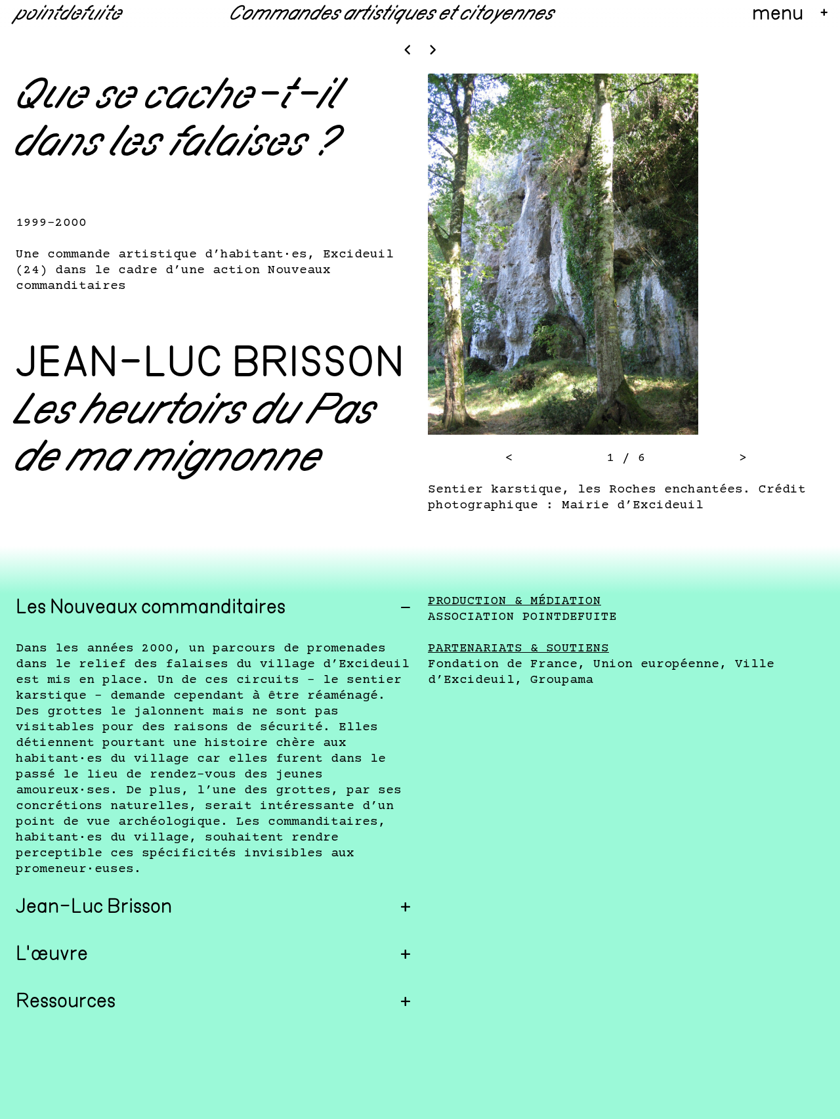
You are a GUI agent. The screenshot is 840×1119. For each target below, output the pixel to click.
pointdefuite (69, 14)
